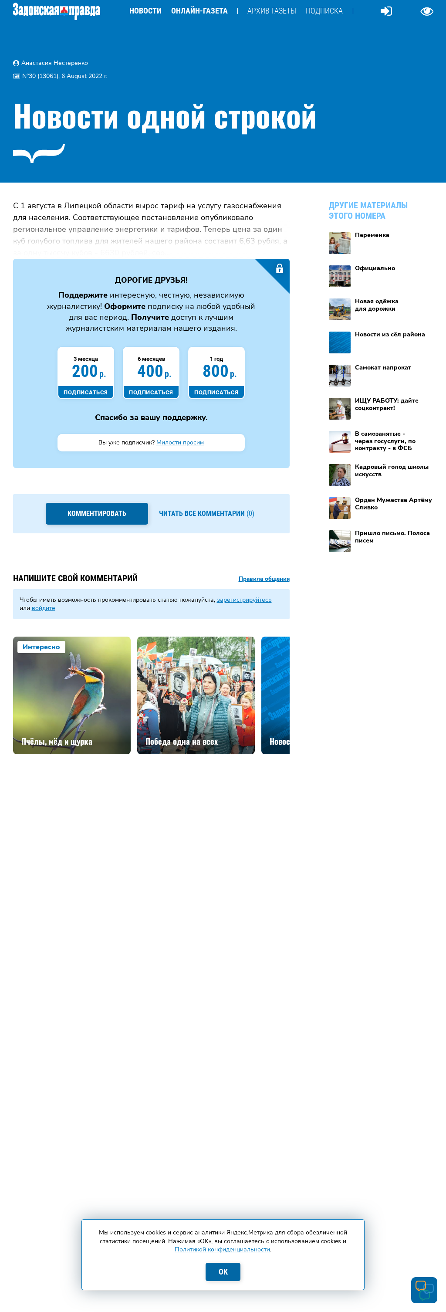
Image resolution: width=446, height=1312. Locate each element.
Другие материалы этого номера (368, 210)
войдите (43, 608)
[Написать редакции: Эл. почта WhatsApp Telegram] (424, 1290)
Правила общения (264, 579)
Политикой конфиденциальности (222, 1249)
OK (223, 1271)
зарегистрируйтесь (244, 600)
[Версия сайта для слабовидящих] (426, 11)
